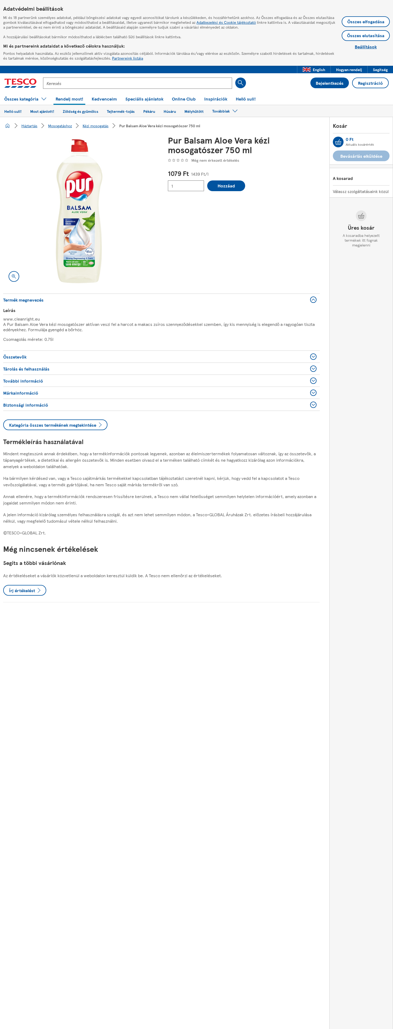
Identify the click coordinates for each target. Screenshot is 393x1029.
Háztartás (29, 125)
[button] (313, 69)
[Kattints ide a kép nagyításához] (14, 276)
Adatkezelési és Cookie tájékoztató (226, 22)
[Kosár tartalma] (338, 142)
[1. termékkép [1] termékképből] (79, 211)
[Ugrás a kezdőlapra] (20, 83)
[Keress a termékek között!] (240, 83)
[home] (7, 125)
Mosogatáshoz (60, 125)
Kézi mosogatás (96, 125)
